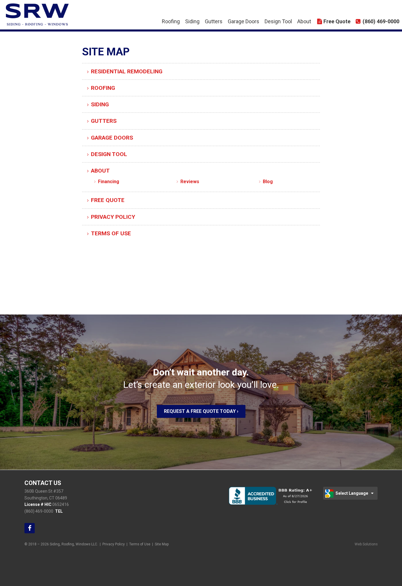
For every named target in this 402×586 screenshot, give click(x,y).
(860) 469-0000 (381, 21)
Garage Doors (243, 21)
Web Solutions (366, 544)
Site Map (162, 544)
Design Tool (278, 21)
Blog (268, 181)
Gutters (213, 21)
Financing (108, 181)
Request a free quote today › (201, 411)
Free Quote (336, 21)
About (304, 21)
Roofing (171, 21)
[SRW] (22, 11)
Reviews (189, 181)
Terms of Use (111, 233)
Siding (192, 21)
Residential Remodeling (126, 71)
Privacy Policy (113, 216)
